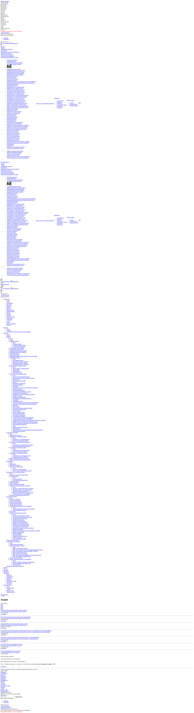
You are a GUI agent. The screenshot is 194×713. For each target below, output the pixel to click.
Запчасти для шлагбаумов (19, 469)
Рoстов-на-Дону (11, 317)
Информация (4, 680)
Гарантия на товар (5, 685)
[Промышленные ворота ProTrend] (21, 70)
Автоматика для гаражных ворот (21, 439)
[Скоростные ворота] (21, 79)
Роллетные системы (15, 499)
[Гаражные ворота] (21, 60)
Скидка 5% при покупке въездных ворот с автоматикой (15, 618)
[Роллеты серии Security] (21, 136)
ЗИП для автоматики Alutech (20, 548)
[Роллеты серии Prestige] (21, 133)
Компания (9, 575)
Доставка (3, 684)
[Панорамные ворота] (21, 84)
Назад (8, 300)
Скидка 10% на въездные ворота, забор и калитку (13, 611)
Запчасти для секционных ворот (21, 376)
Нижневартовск (11, 311)
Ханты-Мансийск (11, 323)
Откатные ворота (17, 479)
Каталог (9, 335)
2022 (2, 607)
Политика (3, 679)
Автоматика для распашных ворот (22, 455)
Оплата (2, 683)
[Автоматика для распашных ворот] (21, 100)
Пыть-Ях (9, 315)
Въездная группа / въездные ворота (19, 474)
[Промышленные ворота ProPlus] (21, 73)
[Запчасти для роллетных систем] (21, 147)
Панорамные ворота (18, 360)
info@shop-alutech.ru (6, 707)
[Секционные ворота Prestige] (21, 62)
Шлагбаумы (13, 464)
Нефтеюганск (10, 310)
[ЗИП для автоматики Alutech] (21, 151)
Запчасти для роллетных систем (21, 515)
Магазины (3, 677)
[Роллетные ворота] (21, 76)
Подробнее (3, 614)
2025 (2, 606)
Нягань (8, 312)
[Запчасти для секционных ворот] (21, 89)
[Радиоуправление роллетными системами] (21, 141)
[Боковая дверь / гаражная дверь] (21, 87)
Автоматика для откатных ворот (21, 450)
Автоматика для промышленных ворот (23, 444)
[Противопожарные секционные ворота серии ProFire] (21, 81)
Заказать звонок (5, 296)
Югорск (9, 325)
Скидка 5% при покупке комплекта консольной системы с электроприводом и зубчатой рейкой (25, 632)
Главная (9, 330)
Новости (3, 674)
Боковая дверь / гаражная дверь (21, 368)
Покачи (9, 314)
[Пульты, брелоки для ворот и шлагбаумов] (21, 156)
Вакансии (3, 676)
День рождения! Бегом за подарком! (10, 652)
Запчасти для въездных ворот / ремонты (23, 488)
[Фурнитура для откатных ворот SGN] (21, 128)
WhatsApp (6, 39)
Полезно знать (10, 588)
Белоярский (10, 303)
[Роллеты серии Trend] (21, 130)
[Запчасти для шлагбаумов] (21, 111)
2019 (2, 608)
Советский (9, 319)
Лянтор (8, 307)
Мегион (9, 308)
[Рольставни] (21, 144)
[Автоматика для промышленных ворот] (21, 95)
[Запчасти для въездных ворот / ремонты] (21, 125)
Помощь (3, 681)
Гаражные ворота (17, 344)
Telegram (6, 38)
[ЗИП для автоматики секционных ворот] (21, 106)
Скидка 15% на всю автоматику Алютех (11, 645)
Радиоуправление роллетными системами (23, 509)
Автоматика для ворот (15, 435)
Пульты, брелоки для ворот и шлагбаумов (23, 562)
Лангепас (9, 306)
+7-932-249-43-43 (5, 32)
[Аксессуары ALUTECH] (21, 153)
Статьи (2, 688)
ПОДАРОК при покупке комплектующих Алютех (14, 625)
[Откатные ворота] (21, 114)
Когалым (9, 304)
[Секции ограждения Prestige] (21, 122)
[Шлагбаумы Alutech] (21, 109)
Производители (5, 691)
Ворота (11, 340)
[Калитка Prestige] (21, 119)
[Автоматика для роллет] (21, 139)
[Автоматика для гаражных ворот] (21, 92)
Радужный (9, 318)
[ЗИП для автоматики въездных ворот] (21, 103)
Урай (8, 322)
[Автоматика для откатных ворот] (21, 98)
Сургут (8, 321)
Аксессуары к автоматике (16, 544)
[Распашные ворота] (21, 117)
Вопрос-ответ (4, 689)
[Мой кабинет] (1, 45)
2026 (2, 604)
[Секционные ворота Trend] (21, 67)
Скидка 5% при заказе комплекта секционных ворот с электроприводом (19, 638)
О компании (4, 673)
